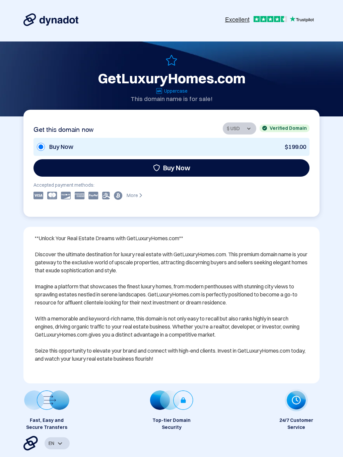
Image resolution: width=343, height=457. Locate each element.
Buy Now (176, 168)
